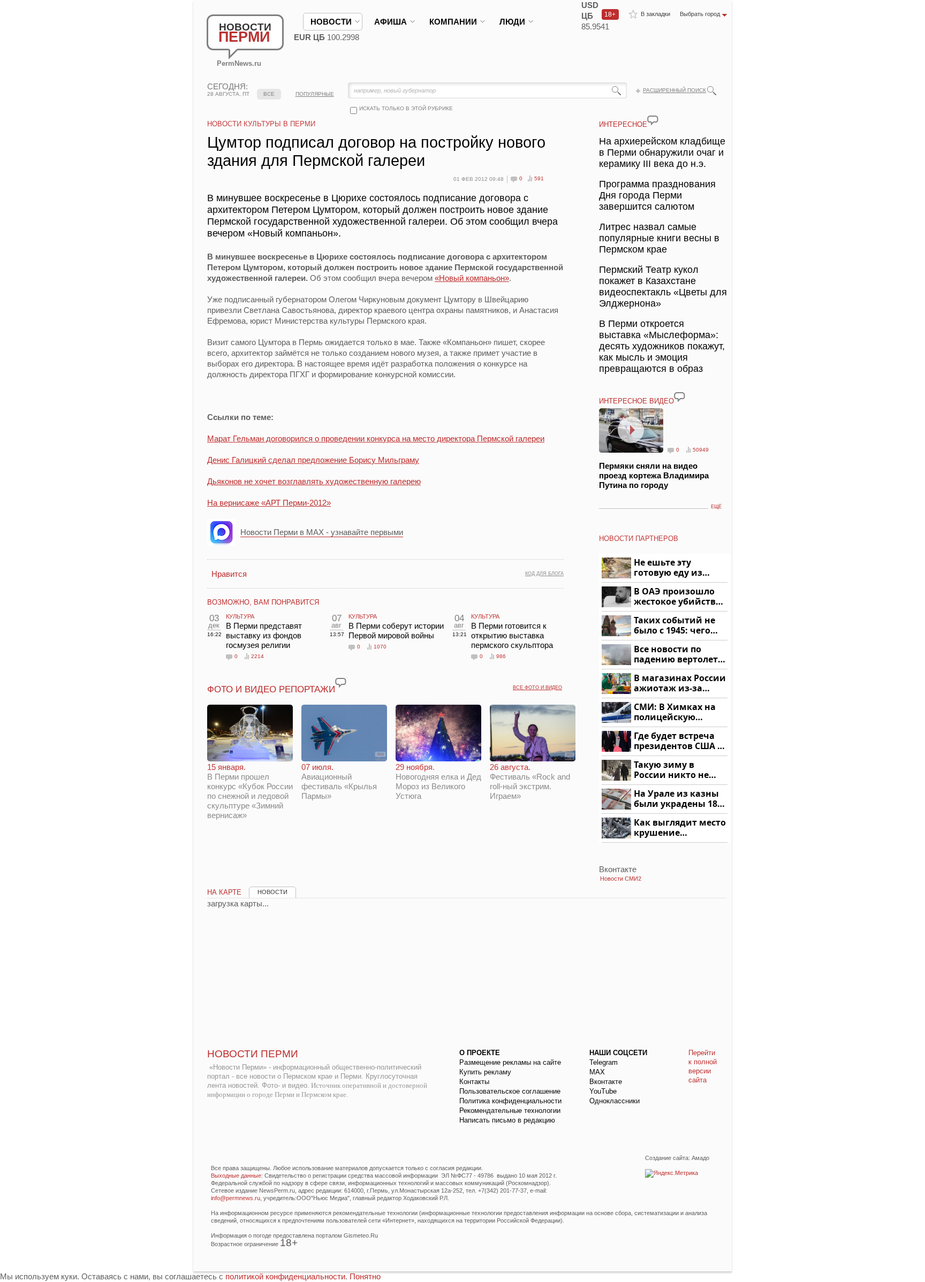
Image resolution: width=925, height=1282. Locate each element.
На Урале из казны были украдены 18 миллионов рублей (677, 799)
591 (539, 178)
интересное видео (636, 401)
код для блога (544, 573)
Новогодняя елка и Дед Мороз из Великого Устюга (438, 781)
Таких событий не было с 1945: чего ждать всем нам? (674, 625)
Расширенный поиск (674, 90)
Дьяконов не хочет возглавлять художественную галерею (314, 481)
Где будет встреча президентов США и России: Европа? (679, 741)
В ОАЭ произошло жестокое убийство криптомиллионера (679, 596)
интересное (623, 124)
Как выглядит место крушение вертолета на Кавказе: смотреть (680, 828)
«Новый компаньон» (472, 278)
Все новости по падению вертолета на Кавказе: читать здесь (678, 654)
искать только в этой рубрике (406, 108)
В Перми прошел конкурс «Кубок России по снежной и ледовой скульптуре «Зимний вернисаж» (250, 791)
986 (501, 656)
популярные (314, 94)
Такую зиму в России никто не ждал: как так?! (671, 770)
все (269, 94)
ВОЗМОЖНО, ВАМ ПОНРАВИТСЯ (263, 602)
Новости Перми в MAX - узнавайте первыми (321, 532)
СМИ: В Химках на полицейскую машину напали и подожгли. (675, 712)
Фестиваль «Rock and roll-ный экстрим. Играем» (530, 781)
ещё (716, 506)
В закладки (655, 14)
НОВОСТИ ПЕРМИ (252, 1053)
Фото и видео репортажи (271, 689)
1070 (380, 647)
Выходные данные (236, 1175)
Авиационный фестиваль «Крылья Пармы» (339, 781)
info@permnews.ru (235, 1198)
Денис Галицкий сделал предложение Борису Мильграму (313, 459)
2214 (257, 656)
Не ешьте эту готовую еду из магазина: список (674, 568)
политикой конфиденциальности (285, 1276)
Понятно (365, 1276)
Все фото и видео (537, 687)
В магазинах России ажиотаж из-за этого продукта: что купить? (680, 683)
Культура (240, 616)
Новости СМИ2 (620, 878)
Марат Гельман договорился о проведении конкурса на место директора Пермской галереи (375, 438)
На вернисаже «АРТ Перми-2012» (269, 502)
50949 (701, 450)
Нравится (229, 573)
